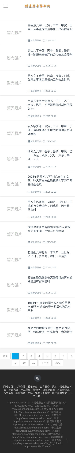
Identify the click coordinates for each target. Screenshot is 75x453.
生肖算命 (45, 386)
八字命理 (20, 386)
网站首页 (8, 386)
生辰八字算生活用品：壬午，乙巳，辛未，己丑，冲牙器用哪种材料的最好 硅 (50, 105)
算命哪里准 (36, 40)
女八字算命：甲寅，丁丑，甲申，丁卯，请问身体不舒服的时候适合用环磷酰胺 (50, 130)
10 (24, 362)
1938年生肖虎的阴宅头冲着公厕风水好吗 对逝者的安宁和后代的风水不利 (49, 306)
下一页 (45, 362)
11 (33, 362)
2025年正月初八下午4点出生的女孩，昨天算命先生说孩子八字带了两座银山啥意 (50, 180)
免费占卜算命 (42, 392)
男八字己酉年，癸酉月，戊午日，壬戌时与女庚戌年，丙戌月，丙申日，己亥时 (50, 205)
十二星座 (26, 389)
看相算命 (33, 386)
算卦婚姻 (20, 392)
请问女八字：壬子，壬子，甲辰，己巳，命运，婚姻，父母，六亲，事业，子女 (50, 155)
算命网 (36, 389)
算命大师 (13, 389)
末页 (57, 362)
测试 (30, 392)
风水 (54, 386)
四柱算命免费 (59, 392)
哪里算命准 (49, 389)
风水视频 (8, 392)
